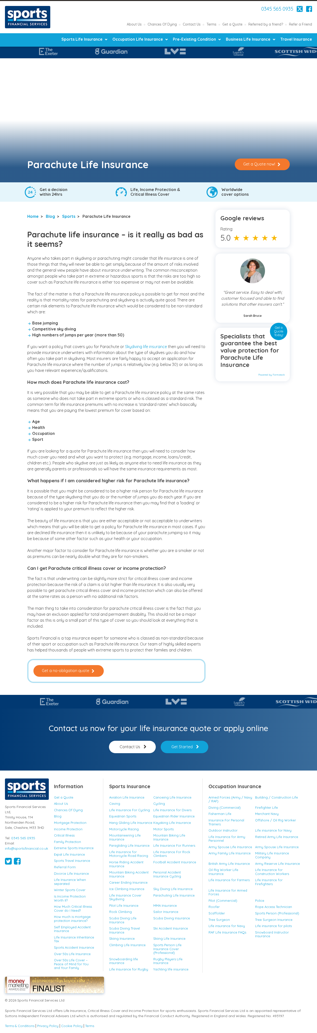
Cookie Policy (71, 1026)
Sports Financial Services (27, 17)
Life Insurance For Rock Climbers (171, 854)
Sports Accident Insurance (74, 947)
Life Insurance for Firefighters (269, 882)
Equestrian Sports (122, 816)
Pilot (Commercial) (223, 901)
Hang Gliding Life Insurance (130, 823)
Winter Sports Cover (69, 890)
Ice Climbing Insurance (126, 889)
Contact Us (192, 24)
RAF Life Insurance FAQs (227, 932)
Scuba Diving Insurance (171, 918)
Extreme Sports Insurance (74, 848)
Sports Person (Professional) (277, 913)
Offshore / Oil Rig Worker (275, 820)
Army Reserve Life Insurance (277, 864)
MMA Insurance (165, 905)
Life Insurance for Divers (172, 810)
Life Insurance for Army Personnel (227, 839)
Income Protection (68, 829)
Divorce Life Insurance (71, 873)
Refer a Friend (300, 24)
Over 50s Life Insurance (72, 954)
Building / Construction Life (276, 797)
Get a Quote (232, 24)
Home (33, 216)
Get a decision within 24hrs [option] (53, 192)
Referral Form (65, 867)
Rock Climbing (120, 912)
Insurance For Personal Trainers (226, 822)
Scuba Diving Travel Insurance (124, 930)
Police (259, 901)
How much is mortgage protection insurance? (72, 919)
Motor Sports (163, 829)
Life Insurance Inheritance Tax (74, 939)
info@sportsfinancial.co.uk (26, 848)
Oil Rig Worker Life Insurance (223, 872)
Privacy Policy (47, 1026)
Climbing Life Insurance (127, 945)
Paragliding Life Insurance (129, 845)
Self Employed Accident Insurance (72, 929)
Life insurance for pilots (273, 926)
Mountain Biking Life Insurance (169, 837)
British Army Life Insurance (229, 864)
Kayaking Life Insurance (172, 823)
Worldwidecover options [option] (235, 192)
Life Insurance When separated (70, 882)
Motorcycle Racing (124, 829)
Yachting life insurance (170, 969)
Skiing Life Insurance (169, 938)
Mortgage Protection (70, 823)
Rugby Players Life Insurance (168, 961)
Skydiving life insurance (146, 346)
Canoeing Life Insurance (172, 797)
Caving (114, 804)
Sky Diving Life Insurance (173, 889)
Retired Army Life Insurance (276, 837)
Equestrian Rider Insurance (174, 816)
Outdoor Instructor (223, 830)
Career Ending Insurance (128, 882)
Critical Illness (64, 835)
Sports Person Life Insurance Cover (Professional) (167, 949)
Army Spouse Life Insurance (230, 847)
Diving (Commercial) (225, 807)
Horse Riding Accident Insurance (126, 864)
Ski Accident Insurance (170, 928)
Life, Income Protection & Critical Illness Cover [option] (155, 192)
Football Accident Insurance (174, 862)
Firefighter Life (266, 807)
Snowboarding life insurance (123, 961)
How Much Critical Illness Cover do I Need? (73, 908)
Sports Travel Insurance (72, 861)
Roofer (214, 907)
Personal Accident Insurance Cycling (167, 874)
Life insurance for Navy (273, 830)
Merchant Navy (267, 814)
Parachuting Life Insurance (174, 895)
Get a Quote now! (259, 163)
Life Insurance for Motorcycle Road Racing (128, 854)
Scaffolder (217, 913)
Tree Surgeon (219, 920)
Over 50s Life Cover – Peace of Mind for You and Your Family (71, 964)
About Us (134, 24)
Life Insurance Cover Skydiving (125, 897)
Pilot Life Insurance (123, 905)
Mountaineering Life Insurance (125, 837)
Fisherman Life (220, 814)
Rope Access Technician (273, 907)
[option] (147, 51)
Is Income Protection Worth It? (70, 898)
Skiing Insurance (122, 938)
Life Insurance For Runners (174, 845)
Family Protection (67, 842)
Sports (68, 216)
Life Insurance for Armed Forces (228, 892)
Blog (50, 216)
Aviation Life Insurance (126, 797)
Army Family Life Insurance (230, 853)
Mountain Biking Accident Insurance (129, 874)
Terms (211, 24)
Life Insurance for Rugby (128, 969)
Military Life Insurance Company (272, 855)
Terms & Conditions (19, 1026)
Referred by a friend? (265, 24)
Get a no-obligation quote (65, 670)
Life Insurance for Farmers (229, 880)
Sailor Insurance (165, 912)
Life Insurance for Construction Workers (272, 872)
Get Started (182, 746)
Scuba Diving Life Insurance (122, 920)
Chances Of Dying (162, 24)
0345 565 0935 (277, 9)
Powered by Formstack (271, 374)
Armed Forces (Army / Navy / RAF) (230, 799)
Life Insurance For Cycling (129, 810)
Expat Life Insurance (69, 854)
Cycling (159, 804)
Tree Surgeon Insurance (273, 920)
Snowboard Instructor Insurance (272, 934)
